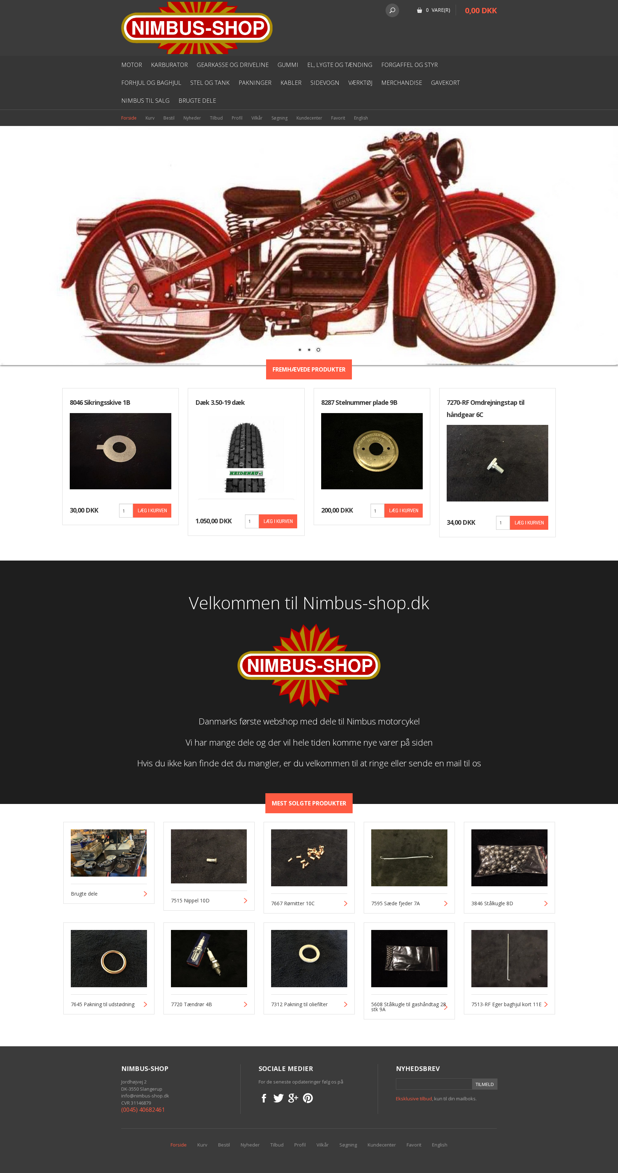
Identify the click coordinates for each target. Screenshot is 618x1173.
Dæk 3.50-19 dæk (220, 402)
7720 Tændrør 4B (191, 1004)
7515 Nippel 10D (190, 900)
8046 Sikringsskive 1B (100, 402)
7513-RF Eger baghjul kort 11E (506, 1004)
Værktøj (360, 83)
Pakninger (255, 83)
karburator (169, 65)
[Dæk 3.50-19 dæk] (246, 455)
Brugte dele (197, 101)
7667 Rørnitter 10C (293, 903)
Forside (129, 118)
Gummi (288, 65)
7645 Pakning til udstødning (102, 1004)
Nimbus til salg (145, 101)
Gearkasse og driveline (233, 65)
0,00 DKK (481, 10)
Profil (237, 118)
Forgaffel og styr (409, 65)
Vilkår (257, 118)
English (361, 118)
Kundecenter (309, 118)
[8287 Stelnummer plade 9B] (372, 450)
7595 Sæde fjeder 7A (395, 903)
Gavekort (445, 83)
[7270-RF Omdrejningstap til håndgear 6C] (497, 462)
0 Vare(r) (438, 9)
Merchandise (401, 83)
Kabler (290, 83)
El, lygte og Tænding (339, 65)
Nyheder (192, 118)
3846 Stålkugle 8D (492, 903)
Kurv (150, 118)
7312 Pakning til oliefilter (299, 1004)
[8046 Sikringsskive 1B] (120, 450)
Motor (131, 65)
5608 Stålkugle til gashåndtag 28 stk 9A (408, 1007)
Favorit (338, 118)
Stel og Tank (210, 83)
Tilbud (216, 118)
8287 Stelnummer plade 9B (359, 402)
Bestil (169, 118)
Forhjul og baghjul (151, 83)
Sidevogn (324, 83)
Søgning (279, 118)
